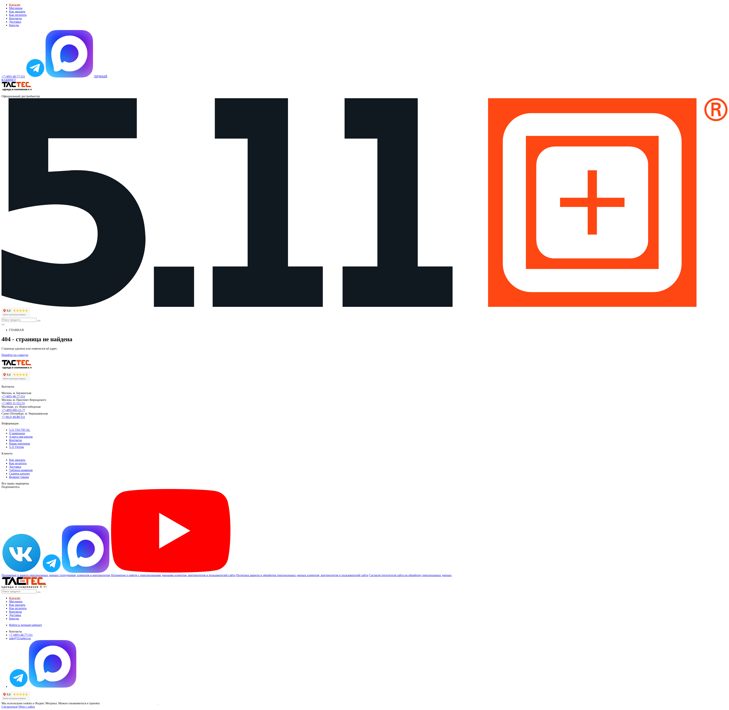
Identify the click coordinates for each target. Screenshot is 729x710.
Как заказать (17, 11)
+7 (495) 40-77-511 (13, 396)
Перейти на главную (15, 355)
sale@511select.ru (20, 638)
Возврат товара (19, 477)
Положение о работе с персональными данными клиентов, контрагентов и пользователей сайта (173, 575)
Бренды (14, 25)
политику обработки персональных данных (129, 703)
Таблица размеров (21, 470)
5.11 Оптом (16, 447)
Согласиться (9, 706)
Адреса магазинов (21, 436)
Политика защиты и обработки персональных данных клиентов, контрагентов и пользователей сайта (302, 575)
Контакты (15, 18)
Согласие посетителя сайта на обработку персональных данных (410, 575)
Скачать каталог (19, 473)
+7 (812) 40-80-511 (13, 417)
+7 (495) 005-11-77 (13, 410)
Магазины (15, 8)
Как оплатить (18, 15)
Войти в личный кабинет (25, 625)
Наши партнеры (19, 443)
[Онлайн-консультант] (35, 76)
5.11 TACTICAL (19, 429)
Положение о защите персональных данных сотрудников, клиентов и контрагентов (56, 575)
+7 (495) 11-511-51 (13, 403)
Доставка (15, 21)
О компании (17, 433)
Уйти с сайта (26, 706)
